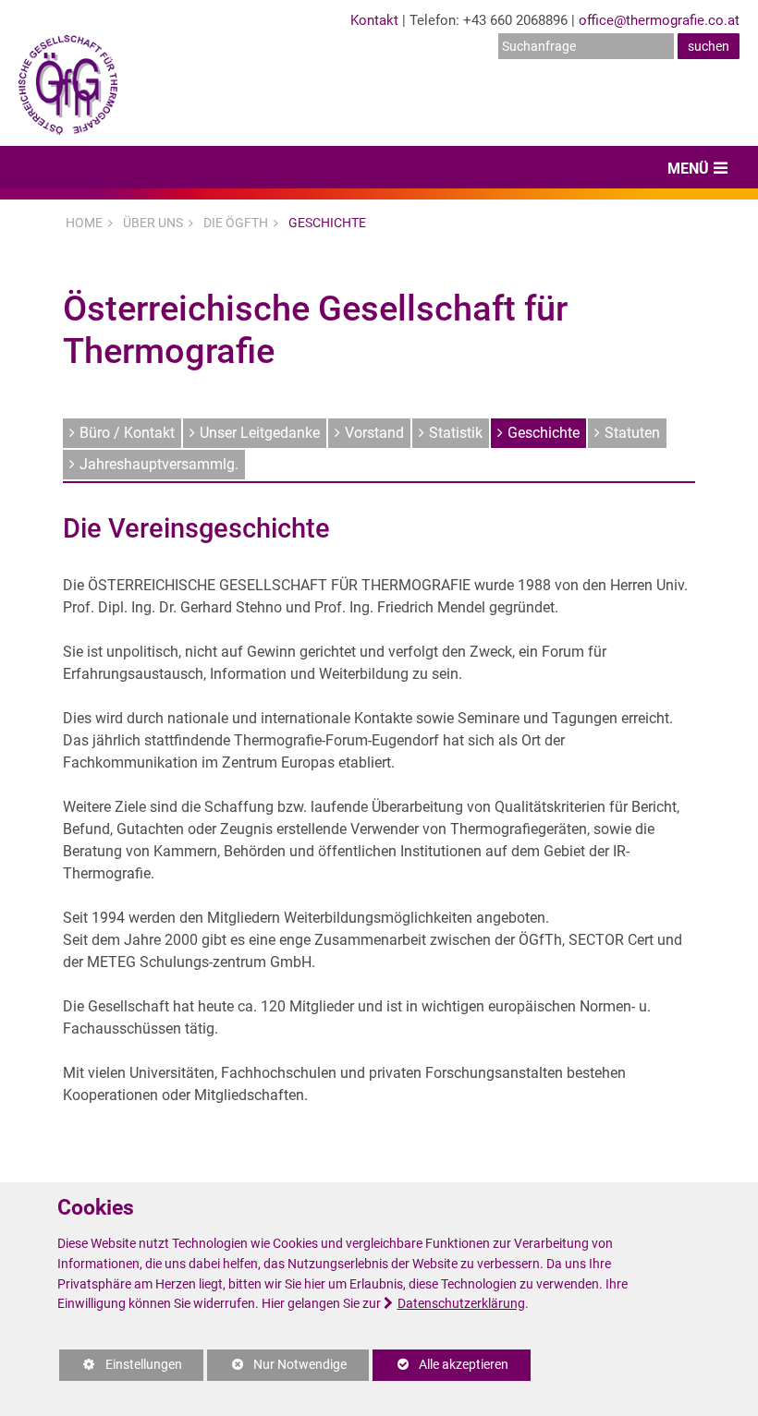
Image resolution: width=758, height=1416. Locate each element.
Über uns (153, 222)
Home (84, 222)
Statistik (456, 433)
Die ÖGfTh (235, 222)
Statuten (632, 433)
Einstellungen (120, 1369)
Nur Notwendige (277, 1369)
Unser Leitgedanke (260, 433)
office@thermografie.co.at (659, 20)
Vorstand (374, 433)
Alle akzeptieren (440, 1365)
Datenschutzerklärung (461, 1304)
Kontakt (374, 20)
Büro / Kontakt (127, 433)
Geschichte (327, 222)
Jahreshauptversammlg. (158, 464)
